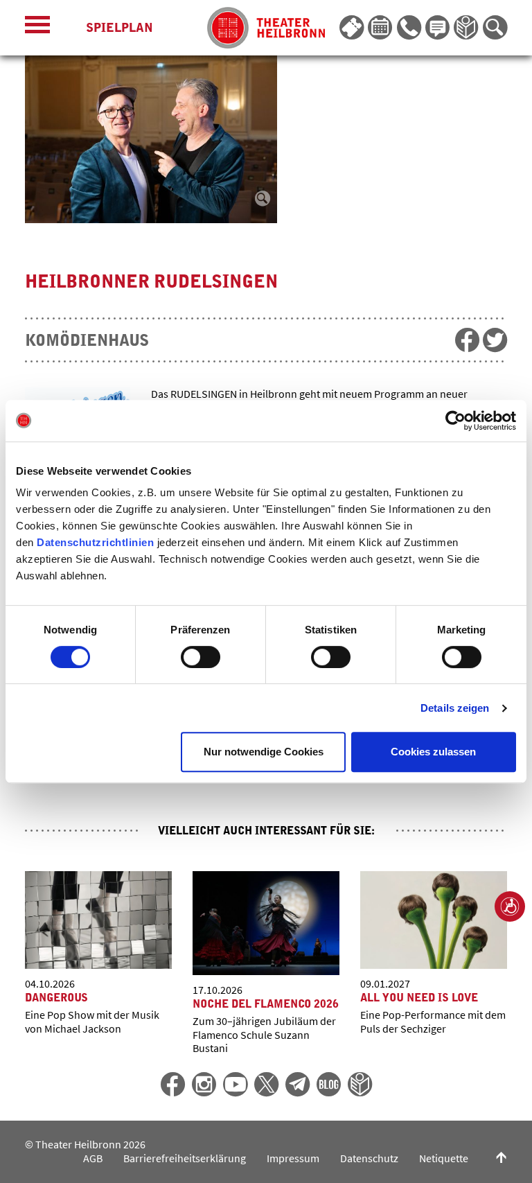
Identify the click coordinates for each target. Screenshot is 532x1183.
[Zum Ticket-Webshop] (351, 27)
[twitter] (495, 340)
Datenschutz (369, 1158)
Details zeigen (454, 708)
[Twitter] (266, 1084)
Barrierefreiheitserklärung (184, 1158)
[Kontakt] (409, 27)
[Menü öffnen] (37, 28)
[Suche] (495, 27)
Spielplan (119, 27)
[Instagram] (204, 1084)
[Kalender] (380, 27)
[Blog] (329, 1084)
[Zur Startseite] (266, 28)
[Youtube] (235, 1084)
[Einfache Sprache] (466, 27)
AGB (93, 1158)
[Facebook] (173, 1084)
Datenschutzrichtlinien (95, 542)
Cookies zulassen (433, 751)
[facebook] (467, 340)
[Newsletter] (437, 27)
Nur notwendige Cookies (263, 751)
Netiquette (443, 1158)
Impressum (293, 1158)
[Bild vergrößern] (153, 139)
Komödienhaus (87, 340)
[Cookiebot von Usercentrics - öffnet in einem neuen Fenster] (455, 420)
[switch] (200, 657)
